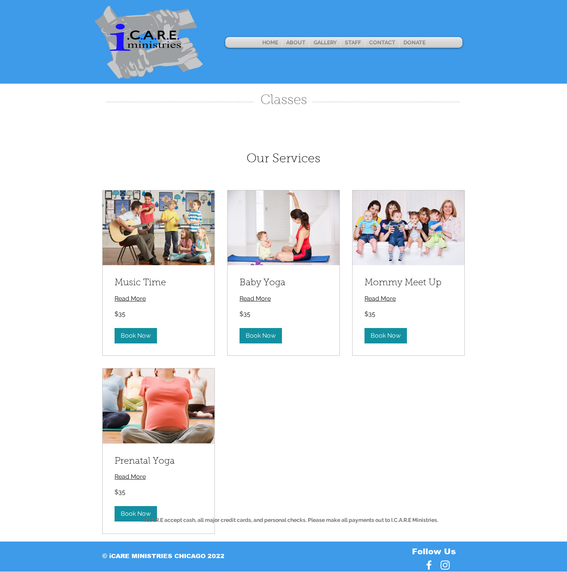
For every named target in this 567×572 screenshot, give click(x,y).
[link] (158, 283)
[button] (136, 335)
